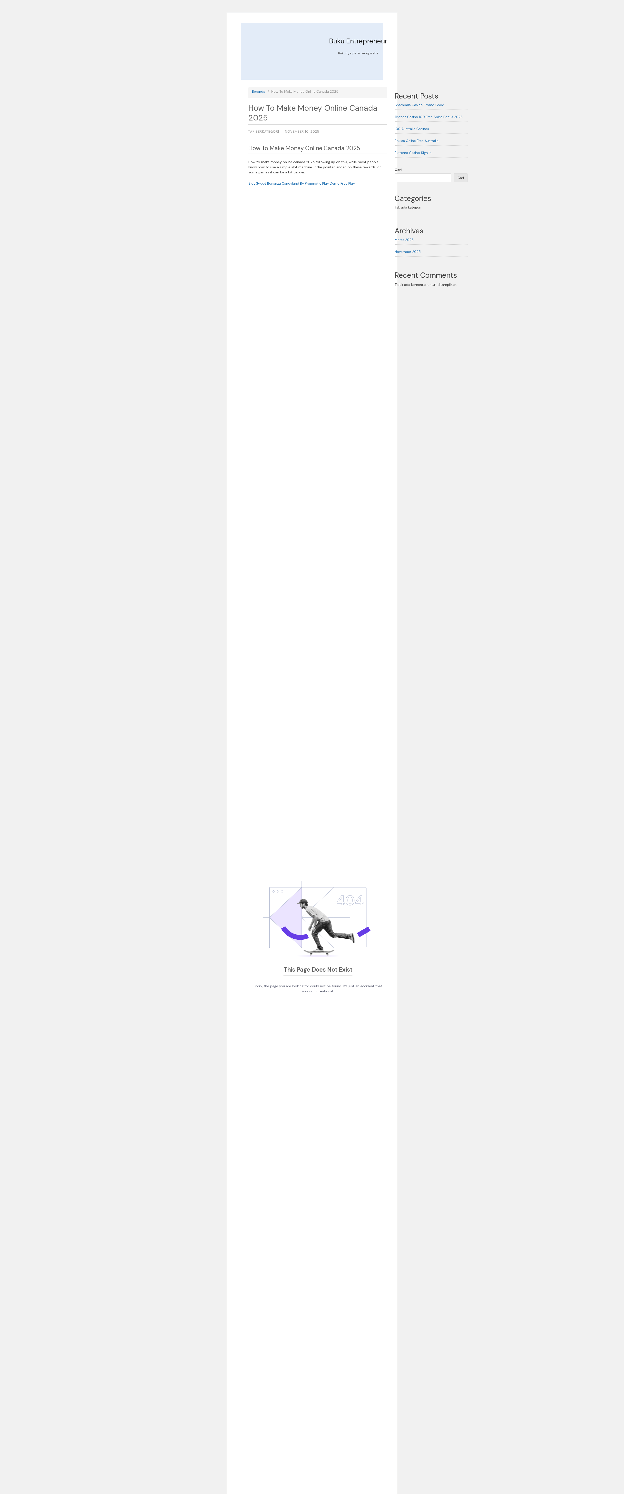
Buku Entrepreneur (358, 41)
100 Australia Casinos (412, 129)
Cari (398, 170)
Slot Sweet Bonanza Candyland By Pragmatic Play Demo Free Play (301, 183)
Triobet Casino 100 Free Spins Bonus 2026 (429, 117)
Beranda (258, 91)
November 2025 (408, 251)
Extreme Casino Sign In (413, 152)
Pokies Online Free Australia (417, 141)
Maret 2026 (404, 240)
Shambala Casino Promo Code (419, 105)
